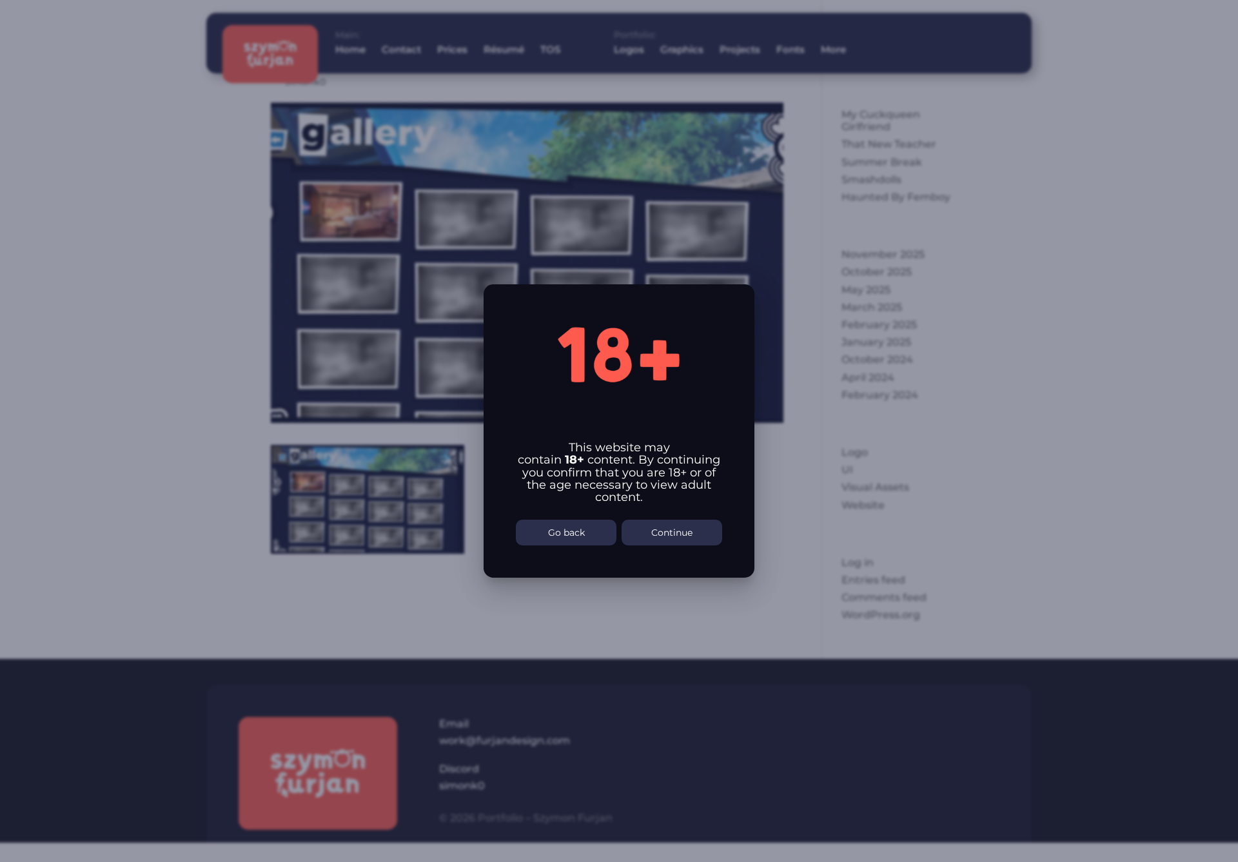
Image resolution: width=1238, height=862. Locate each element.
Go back (566, 532)
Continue (672, 532)
